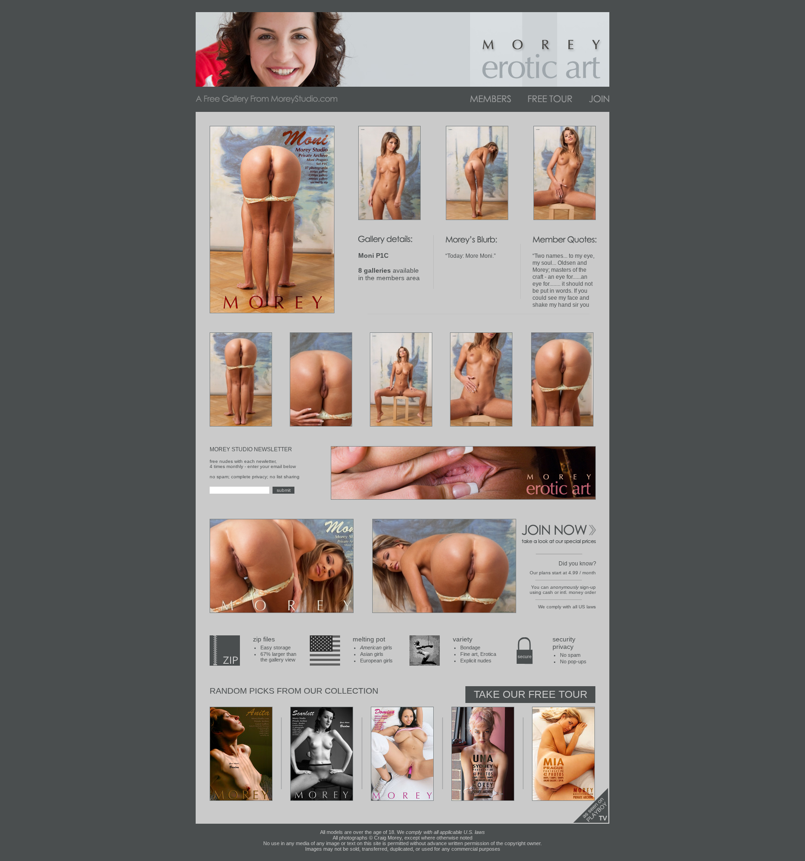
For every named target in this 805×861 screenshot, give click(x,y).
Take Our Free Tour (530, 694)
